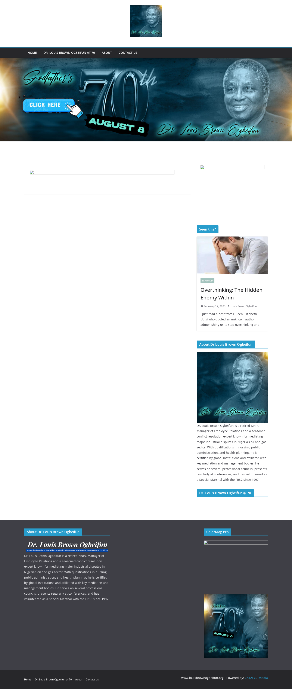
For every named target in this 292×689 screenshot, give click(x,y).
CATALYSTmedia (256, 678)
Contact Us (128, 53)
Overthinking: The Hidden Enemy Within (232, 293)
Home (32, 53)
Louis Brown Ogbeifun (244, 306)
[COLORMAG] (67, 543)
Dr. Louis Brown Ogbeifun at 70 (69, 53)
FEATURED (207, 280)
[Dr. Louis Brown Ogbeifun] (232, 354)
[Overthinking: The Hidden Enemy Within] (232, 255)
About (107, 53)
